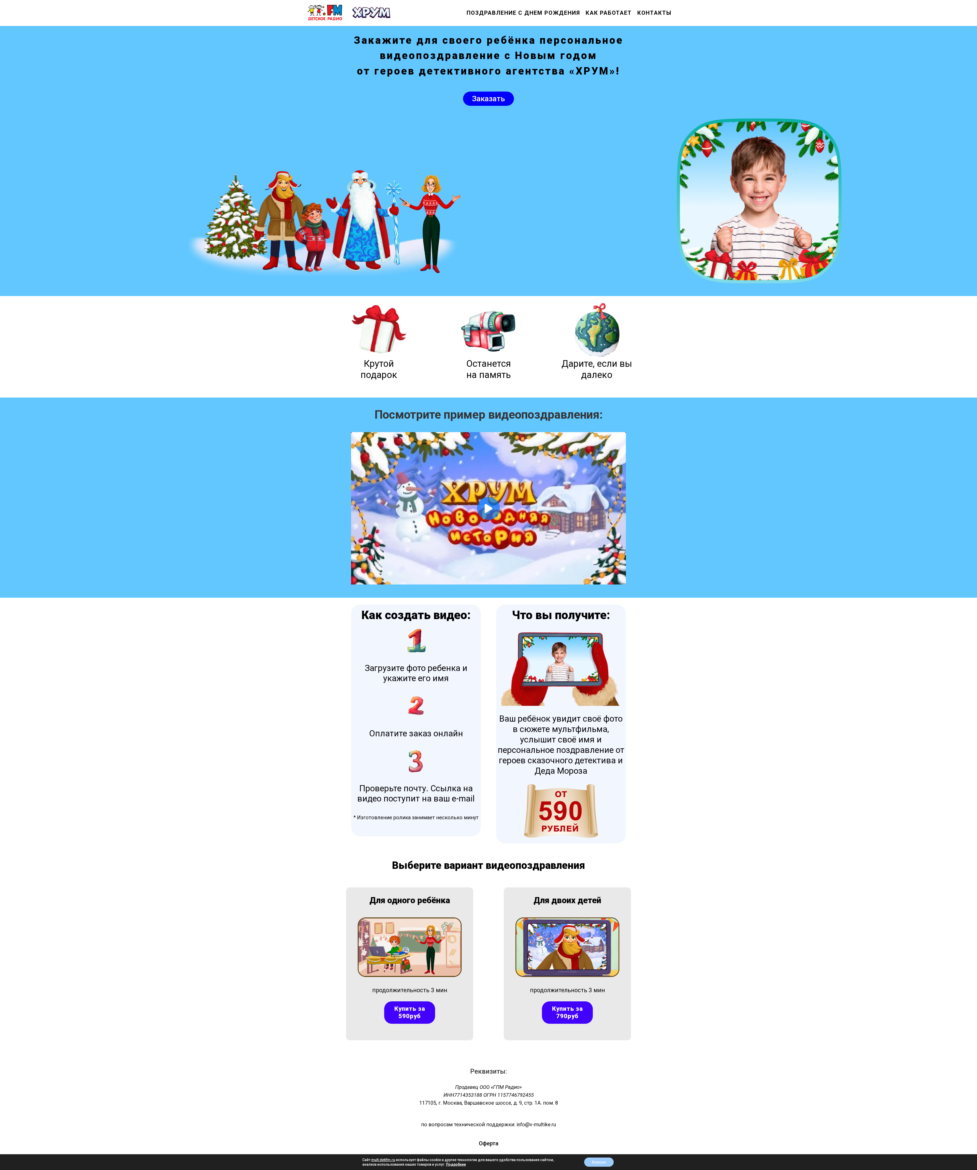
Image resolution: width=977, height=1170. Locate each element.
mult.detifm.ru (383, 1160)
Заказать (488, 98)
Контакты (654, 13)
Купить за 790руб (567, 1012)
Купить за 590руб (409, 1012)
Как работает (609, 13)
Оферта (488, 1143)
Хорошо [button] (599, 1162)
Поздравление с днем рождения (523, 13)
